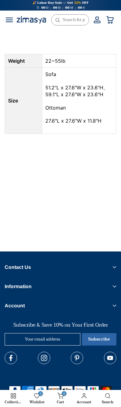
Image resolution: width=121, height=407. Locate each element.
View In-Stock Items (57, 380)
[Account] (97, 20)
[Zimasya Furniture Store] (31, 20)
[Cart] (110, 20)
